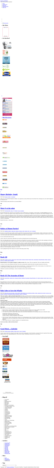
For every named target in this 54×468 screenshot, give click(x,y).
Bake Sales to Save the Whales (11, 291)
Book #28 (3, 257)
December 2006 (7, 453)
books (6, 260)
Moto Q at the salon (7, 208)
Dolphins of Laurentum (25, 278)
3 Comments (13, 196)
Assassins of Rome (18, 278)
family (23, 231)
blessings (6, 196)
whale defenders (23, 293)
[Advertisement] (8, 14)
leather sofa (13, 231)
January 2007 (7, 452)
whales (36, 293)
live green (47, 293)
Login (6, 457)
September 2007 (7, 444)
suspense (49, 259)
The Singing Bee (7, 210)
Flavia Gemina (19, 259)
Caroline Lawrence (8, 259)
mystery (1, 260)
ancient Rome (36, 259)
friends (9, 196)
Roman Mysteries (42, 259)
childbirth (6, 231)
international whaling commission (13, 294)
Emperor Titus (30, 259)
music (18, 331)
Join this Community (7, 114)
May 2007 (6, 448)
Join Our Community (8, 100)
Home (4, 3)
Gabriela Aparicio (8, 331)
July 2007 (6, 446)
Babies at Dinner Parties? (9, 228)
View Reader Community (7, 113)
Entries (7, 458)
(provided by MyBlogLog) (7, 115)
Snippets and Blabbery (4, 0)
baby (28, 231)
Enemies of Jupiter (25, 259)
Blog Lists (4, 5)
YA (4, 260)
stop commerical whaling (30, 293)
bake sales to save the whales (9, 293)
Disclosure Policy (5, 6)
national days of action (41, 293)
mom (50, 293)
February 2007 (7, 451)
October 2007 (7, 443)
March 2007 (7, 450)
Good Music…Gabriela (8, 329)
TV (14, 210)
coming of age (13, 259)
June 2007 (6, 447)
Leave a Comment (21, 210)
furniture (20, 231)
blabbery (9, 231)
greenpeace (6, 294)
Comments (7, 459)
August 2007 (7, 445)
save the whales (17, 293)
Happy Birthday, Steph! (9, 194)
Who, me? (4, 7)
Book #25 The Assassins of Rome (12, 275)
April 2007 (6, 449)
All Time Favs (5, 4)
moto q (12, 210)
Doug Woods (7, 111)
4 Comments (33, 231)
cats (30, 231)
